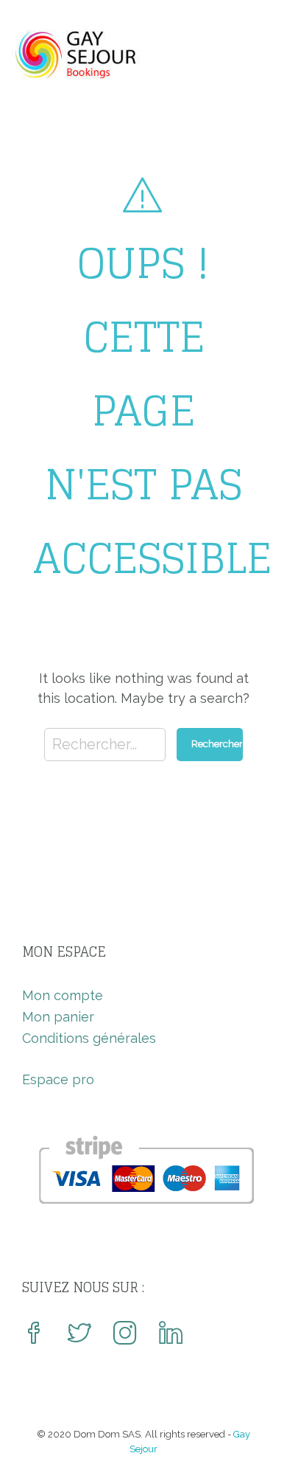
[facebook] (34, 1334)
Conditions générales (89, 1038)
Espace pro (58, 1079)
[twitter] (79, 1334)
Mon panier (58, 1016)
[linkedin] (171, 1334)
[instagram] (125, 1334)
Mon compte (62, 995)
